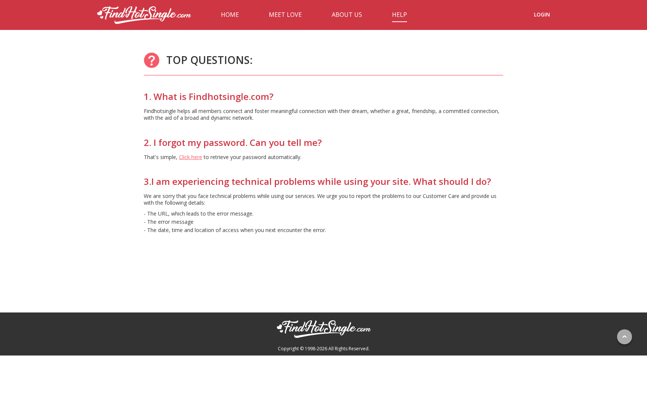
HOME (230, 14)
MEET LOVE (285, 14)
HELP (399, 14)
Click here (190, 157)
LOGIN (542, 14)
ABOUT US (347, 14)
